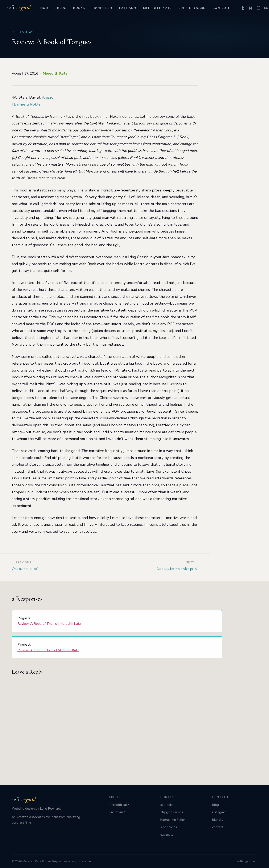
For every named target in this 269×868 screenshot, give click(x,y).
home (45, 8)
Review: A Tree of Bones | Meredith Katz (48, 650)
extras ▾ (128, 8)
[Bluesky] (250, 8)
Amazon (48, 97)
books (79, 8)
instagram (219, 812)
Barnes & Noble (27, 104)
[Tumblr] (243, 8)
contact (221, 8)
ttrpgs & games (171, 812)
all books (166, 805)
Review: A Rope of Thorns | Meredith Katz (49, 623)
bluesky (217, 820)
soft (18, 7)
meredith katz (157, 8)
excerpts (166, 834)
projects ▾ (101, 8)
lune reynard (192, 8)
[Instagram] (258, 8)
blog (61, 8)
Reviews (25, 32)
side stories (168, 827)
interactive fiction (173, 820)
